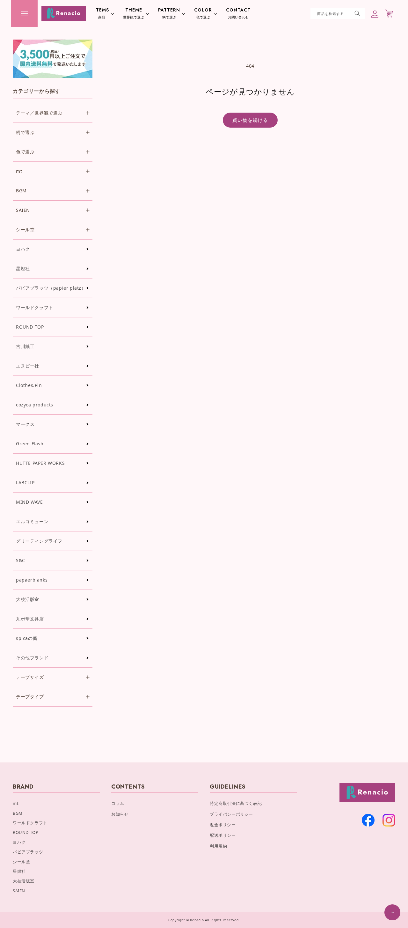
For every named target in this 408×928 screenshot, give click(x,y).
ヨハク (23, 249)
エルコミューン (32, 521)
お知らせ (119, 814)
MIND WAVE (29, 502)
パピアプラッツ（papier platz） (51, 288)
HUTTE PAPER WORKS (40, 463)
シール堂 (21, 862)
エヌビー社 (27, 366)
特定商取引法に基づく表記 (236, 803)
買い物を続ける (250, 120)
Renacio (197, 920)
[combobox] (337, 13)
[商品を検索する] (357, 13)
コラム (117, 803)
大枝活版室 (27, 599)
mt (15, 803)
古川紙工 (25, 346)
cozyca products (34, 405)
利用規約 (218, 846)
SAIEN (19, 891)
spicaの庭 (26, 638)
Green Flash (30, 444)
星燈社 (23, 268)
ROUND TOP (30, 327)
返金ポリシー (223, 825)
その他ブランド (32, 658)
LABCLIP (25, 482)
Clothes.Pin (29, 385)
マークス (25, 424)
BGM (18, 813)
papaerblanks (31, 580)
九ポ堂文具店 (30, 619)
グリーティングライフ (39, 541)
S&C (20, 560)
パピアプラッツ (28, 852)
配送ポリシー (223, 835)
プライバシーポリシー (231, 814)
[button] (24, 13)
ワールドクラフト (34, 307)
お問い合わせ (238, 13)
